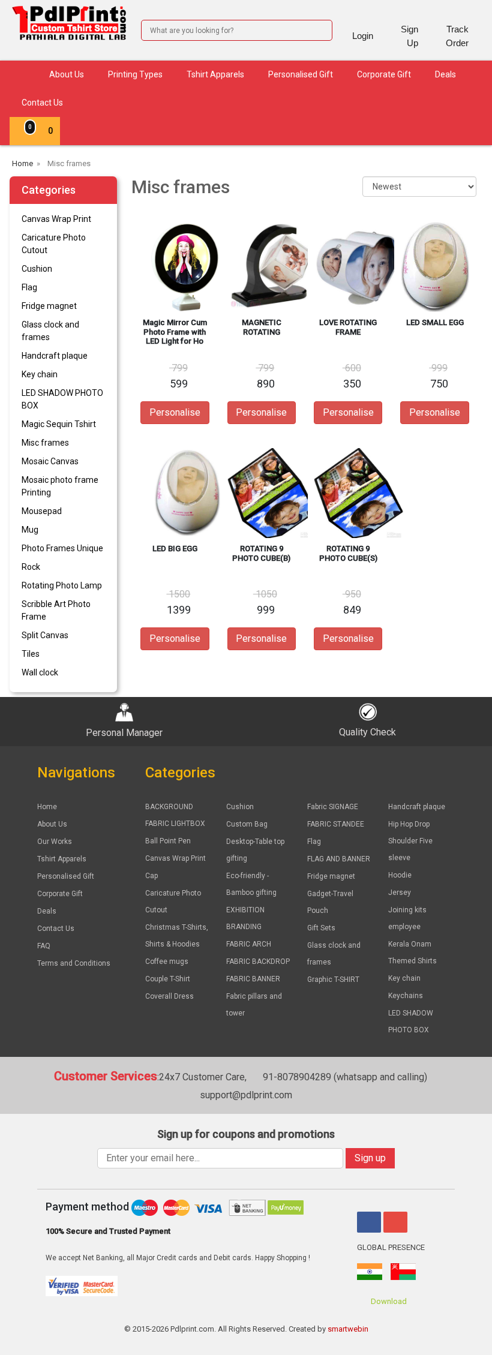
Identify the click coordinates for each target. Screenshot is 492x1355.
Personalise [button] (174, 412)
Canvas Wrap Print (56, 219)
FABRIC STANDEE (335, 824)
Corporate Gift (384, 74)
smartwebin (348, 1328)
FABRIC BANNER (253, 979)
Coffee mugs (166, 961)
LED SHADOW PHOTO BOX (62, 399)
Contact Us (42, 102)
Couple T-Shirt (167, 979)
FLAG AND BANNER (338, 859)
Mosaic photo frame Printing (60, 486)
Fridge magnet (49, 306)
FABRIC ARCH (248, 944)
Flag (29, 287)
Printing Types (135, 74)
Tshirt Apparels (215, 74)
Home (47, 807)
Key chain (40, 374)
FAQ (43, 946)
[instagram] (395, 1222)
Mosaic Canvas (50, 461)
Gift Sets (321, 928)
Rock (31, 567)
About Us (66, 74)
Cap (151, 876)
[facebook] (369, 1222)
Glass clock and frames (50, 331)
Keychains (405, 996)
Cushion (37, 269)
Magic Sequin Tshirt (59, 424)
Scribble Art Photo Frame (56, 610)
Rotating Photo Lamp (62, 585)
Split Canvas (45, 635)
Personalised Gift (300, 74)
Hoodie (400, 875)
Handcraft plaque (55, 355)
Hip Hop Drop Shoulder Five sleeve (410, 841)
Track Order (457, 36)
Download (388, 1301)
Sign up (370, 1158)
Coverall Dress (169, 996)
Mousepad (42, 511)
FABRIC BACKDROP (258, 961)
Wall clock (40, 672)
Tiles (31, 654)
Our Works (54, 841)
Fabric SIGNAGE (332, 807)
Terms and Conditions (73, 963)
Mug (30, 529)
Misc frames (45, 442)
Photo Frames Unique (62, 548)
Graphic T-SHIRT (333, 979)
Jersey (399, 892)
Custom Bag (247, 824)
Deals (445, 74)
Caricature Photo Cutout (54, 244)
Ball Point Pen (168, 841)
